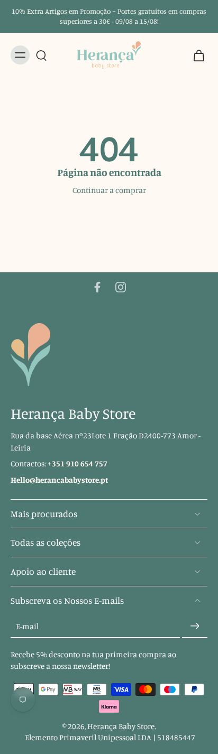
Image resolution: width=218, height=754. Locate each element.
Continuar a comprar (109, 190)
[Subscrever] (194, 626)
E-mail (27, 626)
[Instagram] (120, 287)
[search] (41, 55)
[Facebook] (97, 287)
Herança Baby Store (121, 726)
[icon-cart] (195, 55)
